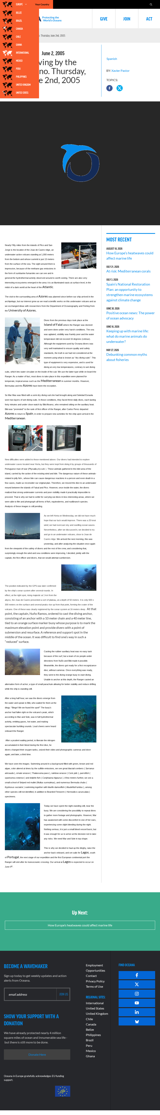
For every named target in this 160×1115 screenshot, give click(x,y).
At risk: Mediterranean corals (129, 271)
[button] (109, 88)
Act (149, 18)
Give (104, 18)
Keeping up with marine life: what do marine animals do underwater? (127, 336)
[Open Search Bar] (151, 4)
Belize (19, 12)
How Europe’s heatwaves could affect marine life (80, 925)
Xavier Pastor (120, 70)
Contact (91, 976)
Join (126, 18)
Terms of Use (94, 986)
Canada (19, 28)
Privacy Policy (95, 981)
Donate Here (37, 1054)
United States (22, 92)
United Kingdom (23, 84)
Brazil (19, 20)
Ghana (19, 44)
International (22, 52)
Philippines (21, 76)
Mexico (19, 60)
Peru (18, 68)
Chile (18, 36)
